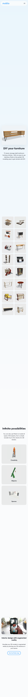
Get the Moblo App (14, 653)
